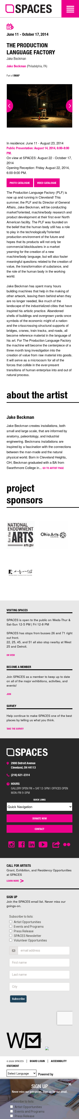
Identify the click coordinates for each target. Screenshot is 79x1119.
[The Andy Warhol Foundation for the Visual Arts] (21, 572)
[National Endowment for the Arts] (21, 534)
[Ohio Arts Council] (54, 534)
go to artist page (53, 468)
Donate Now (39, 818)
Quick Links (39, 799)
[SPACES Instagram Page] (11, 844)
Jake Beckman (16, 66)
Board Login (37, 1061)
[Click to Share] (56, 844)
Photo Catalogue (20, 183)
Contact (39, 829)
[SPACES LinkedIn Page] (32, 844)
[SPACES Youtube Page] (43, 844)
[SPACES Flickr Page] (67, 842)
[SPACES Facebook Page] (21, 844)
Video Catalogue (46, 183)
